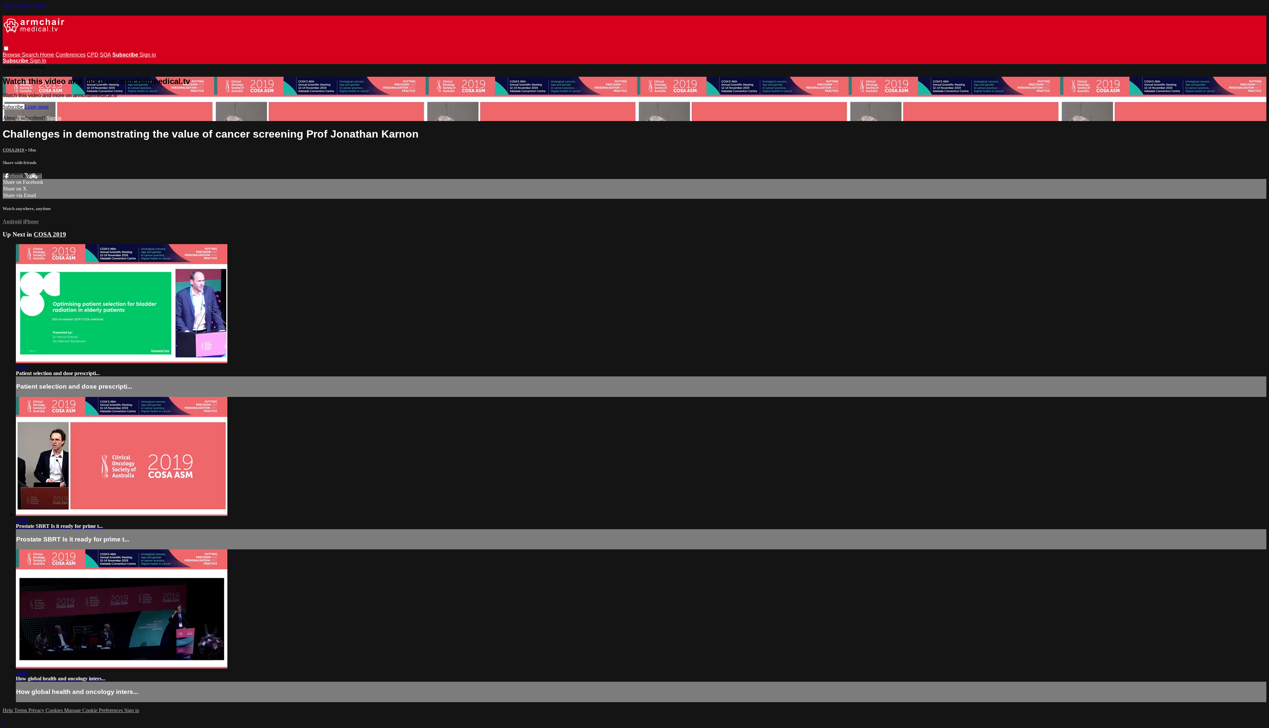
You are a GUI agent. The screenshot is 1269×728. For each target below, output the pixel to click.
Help (8, 710)
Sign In (38, 61)
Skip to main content (24, 5)
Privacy (37, 710)
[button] (6, 48)
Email (36, 176)
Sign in (147, 55)
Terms (21, 710)
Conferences (71, 55)
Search (31, 55)
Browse (12, 55)
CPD (92, 55)
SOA (105, 55)
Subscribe (13, 106)
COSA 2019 (14, 150)
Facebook (13, 176)
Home (47, 55)
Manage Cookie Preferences (94, 710)
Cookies (55, 710)
